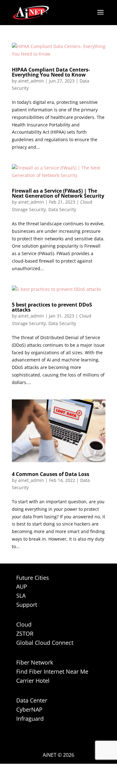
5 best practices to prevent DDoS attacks (52, 307)
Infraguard (30, 718)
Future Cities (32, 577)
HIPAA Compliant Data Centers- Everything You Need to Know (51, 72)
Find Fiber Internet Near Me (52, 671)
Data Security (62, 209)
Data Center (31, 700)
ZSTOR (24, 633)
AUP (21, 586)
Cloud (24, 624)
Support (26, 604)
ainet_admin (31, 81)
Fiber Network (34, 662)
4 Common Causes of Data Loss (50, 474)
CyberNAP (29, 709)
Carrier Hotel (33, 680)
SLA (21, 595)
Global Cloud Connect (44, 642)
